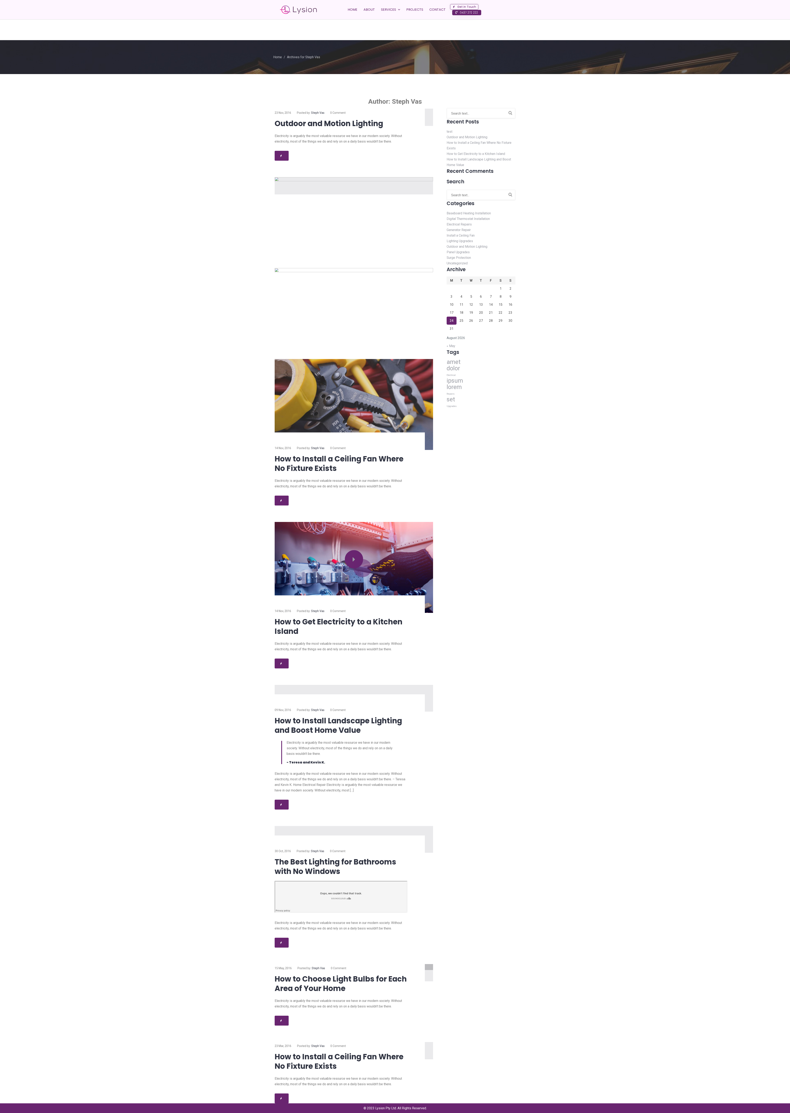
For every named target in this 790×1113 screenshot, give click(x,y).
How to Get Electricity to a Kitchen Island (338, 627)
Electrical (451, 375)
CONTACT (437, 9)
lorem (454, 386)
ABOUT (369, 9)
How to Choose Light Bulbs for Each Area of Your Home (341, 984)
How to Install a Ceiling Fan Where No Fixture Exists (339, 464)
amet (454, 361)
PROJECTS (414, 9)
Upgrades (452, 406)
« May (451, 346)
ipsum (455, 380)
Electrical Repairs (459, 224)
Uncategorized (457, 263)
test (449, 132)
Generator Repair (459, 230)
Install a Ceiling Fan (461, 235)
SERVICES (388, 9)
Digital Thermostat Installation (468, 219)
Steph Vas (317, 112)
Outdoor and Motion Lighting (329, 123)
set (451, 399)
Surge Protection (459, 258)
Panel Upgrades (458, 252)
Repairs (450, 394)
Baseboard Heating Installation (469, 213)
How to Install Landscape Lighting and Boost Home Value (338, 725)
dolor (453, 368)
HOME (352, 9)
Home (277, 57)
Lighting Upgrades (460, 241)
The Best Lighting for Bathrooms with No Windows (335, 867)
